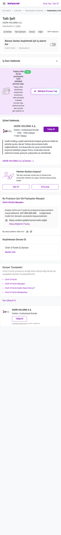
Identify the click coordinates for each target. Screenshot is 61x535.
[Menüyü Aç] (4, 3)
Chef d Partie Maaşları (13, 202)
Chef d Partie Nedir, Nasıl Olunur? (20, 288)
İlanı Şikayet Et (9, 300)
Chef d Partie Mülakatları (16, 292)
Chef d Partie (11, 279)
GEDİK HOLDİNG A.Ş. (12, 22)
